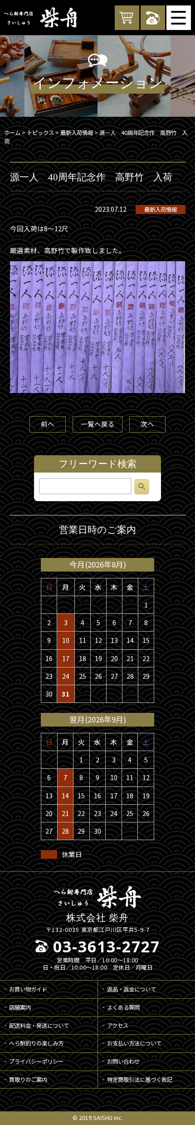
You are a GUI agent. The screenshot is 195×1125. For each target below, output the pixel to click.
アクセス (117, 1025)
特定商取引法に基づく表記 (139, 1079)
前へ (47, 423)
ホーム (12, 133)
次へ (147, 423)
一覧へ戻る (98, 423)
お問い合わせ (123, 1061)
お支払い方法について (134, 1043)
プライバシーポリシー (36, 1061)
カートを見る (127, 17)
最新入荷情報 (160, 209)
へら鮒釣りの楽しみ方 (36, 1043)
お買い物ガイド (28, 989)
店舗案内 (20, 1007)
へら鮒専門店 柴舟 (40, 17)
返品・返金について (131, 989)
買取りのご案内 (28, 1079)
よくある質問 (123, 1007)
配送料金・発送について (39, 1025)
